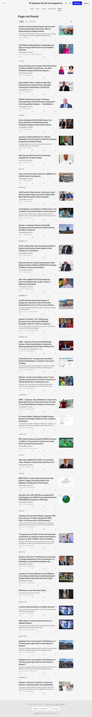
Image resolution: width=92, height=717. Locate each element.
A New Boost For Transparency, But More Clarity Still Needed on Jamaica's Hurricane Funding (36, 361)
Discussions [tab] (32, 21)
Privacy (47, 704)
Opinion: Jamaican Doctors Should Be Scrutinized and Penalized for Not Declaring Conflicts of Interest (37, 227)
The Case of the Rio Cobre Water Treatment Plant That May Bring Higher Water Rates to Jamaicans (37, 626)
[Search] (66, 3)
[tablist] (28, 21)
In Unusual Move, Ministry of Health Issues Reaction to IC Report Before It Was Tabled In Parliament (37, 418)
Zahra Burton (38, 54)
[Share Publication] (70, 3)
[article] (46, 33)
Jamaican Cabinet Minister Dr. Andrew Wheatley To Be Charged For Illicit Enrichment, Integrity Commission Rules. (38, 139)
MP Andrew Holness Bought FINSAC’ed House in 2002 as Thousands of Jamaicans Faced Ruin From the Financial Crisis (38, 441)
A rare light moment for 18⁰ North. (29, 593)
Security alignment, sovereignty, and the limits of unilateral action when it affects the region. (37, 327)
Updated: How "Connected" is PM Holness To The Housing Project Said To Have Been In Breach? (37, 643)
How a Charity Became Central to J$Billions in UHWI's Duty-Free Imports (37, 175)
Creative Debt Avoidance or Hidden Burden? (37, 607)
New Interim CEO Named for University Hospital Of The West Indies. (34, 156)
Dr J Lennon (30, 691)
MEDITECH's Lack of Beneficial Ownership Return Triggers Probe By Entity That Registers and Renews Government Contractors (36, 480)
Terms (52, 704)
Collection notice (60, 704)
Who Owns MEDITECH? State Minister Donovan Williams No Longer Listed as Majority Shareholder (34, 281)
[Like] (20, 632)
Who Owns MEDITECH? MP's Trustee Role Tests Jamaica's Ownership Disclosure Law (37, 461)
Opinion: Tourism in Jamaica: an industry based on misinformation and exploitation (36, 683)
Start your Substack (41, 709)
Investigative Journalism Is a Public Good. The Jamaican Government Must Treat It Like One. (38, 210)
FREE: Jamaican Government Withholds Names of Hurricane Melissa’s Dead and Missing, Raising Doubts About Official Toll (36, 344)
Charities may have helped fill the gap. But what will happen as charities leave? (37, 308)
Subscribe (77, 3)
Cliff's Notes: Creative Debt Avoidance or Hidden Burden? (35, 622)
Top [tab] (26, 21)
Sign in (86, 3)
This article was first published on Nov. (30, 349)
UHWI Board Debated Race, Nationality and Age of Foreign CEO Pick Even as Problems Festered (36, 47)
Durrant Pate (26, 108)
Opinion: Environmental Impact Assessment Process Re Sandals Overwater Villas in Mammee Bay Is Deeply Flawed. (37, 29)
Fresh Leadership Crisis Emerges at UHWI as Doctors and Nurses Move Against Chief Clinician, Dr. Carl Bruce (37, 248)
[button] (32, 9)
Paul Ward (26, 37)
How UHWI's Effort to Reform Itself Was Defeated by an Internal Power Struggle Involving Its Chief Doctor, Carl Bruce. (35, 85)
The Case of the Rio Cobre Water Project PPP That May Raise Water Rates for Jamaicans (37, 610)
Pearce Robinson (34, 330)
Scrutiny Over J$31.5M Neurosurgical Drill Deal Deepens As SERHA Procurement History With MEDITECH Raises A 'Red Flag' (38, 497)
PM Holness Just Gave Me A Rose (32, 590)
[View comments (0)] (32, 40)
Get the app (54, 709)
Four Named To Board (25, 160)
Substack (37, 713)
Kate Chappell (27, 54)
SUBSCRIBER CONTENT (26, 52)
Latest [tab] (21, 21)
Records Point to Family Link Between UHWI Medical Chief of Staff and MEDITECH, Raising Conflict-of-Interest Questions (37, 265)
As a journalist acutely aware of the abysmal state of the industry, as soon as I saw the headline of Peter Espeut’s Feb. (37, 215)
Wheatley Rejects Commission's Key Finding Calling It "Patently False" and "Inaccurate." (35, 145)
